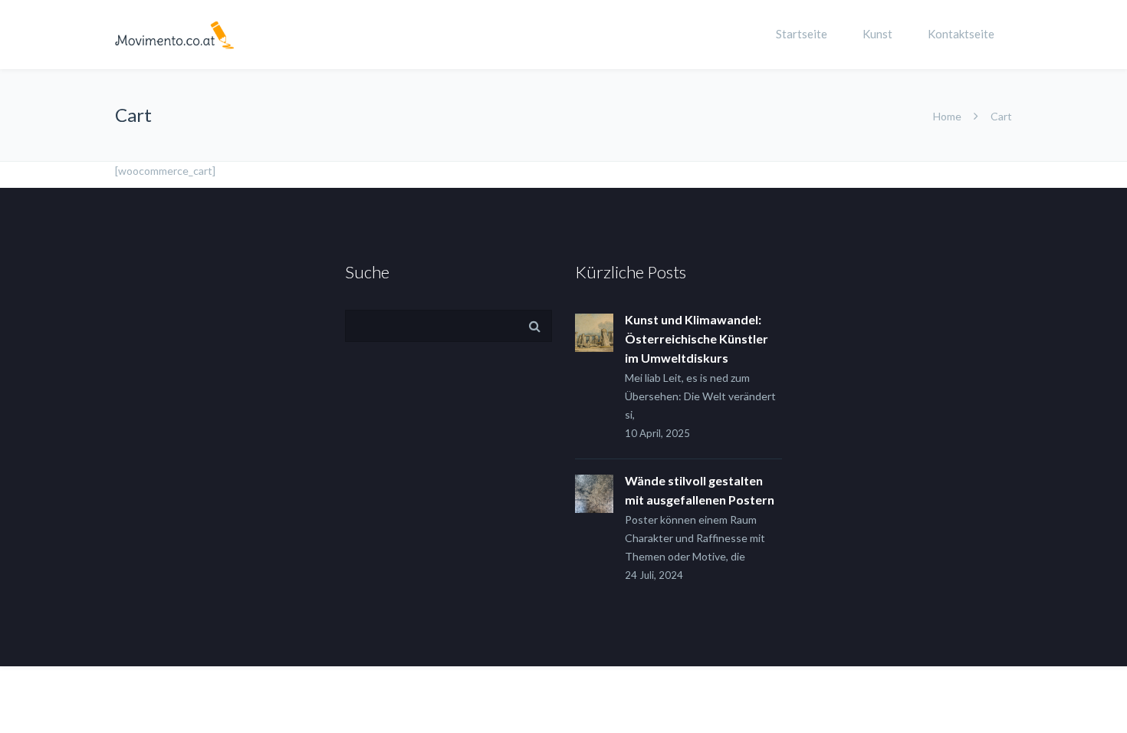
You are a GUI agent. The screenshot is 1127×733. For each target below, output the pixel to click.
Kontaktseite (961, 34)
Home (947, 116)
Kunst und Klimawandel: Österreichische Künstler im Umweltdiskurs (696, 338)
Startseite (801, 34)
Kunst (877, 34)
